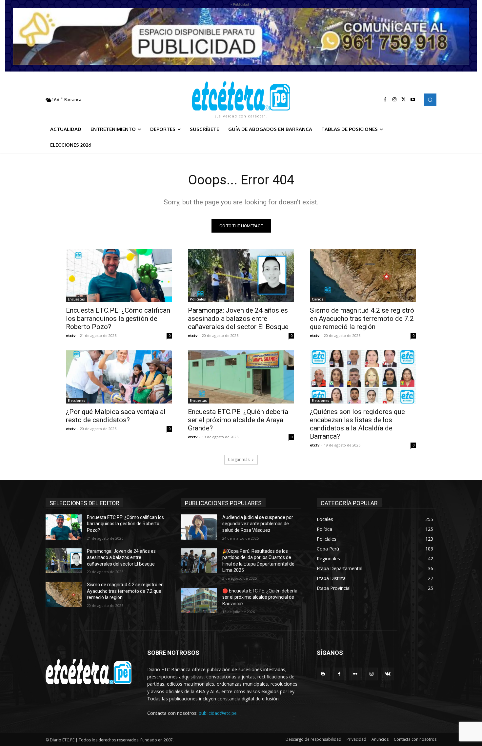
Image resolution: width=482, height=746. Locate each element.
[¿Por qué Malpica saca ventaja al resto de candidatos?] (119, 377)
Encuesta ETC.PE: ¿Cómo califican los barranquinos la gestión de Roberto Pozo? (118, 318)
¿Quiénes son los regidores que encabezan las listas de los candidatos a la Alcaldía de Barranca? (357, 424)
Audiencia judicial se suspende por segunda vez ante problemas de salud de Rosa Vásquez (257, 524)
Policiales (198, 299)
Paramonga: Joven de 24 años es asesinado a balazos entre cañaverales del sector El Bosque (238, 318)
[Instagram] (394, 99)
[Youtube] (412, 99)
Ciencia (318, 299)
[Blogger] (323, 674)
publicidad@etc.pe (218, 713)
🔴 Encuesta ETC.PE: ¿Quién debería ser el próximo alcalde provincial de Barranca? (259, 597)
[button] (430, 99)
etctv (70, 335)
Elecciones (76, 400)
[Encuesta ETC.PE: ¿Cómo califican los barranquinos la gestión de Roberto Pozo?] (119, 275)
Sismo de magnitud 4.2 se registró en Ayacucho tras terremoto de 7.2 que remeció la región (362, 318)
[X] (403, 99)
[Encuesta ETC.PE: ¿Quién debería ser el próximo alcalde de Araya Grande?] (241, 377)
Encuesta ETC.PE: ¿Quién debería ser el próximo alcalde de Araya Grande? (238, 420)
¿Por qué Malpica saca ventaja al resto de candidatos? (116, 416)
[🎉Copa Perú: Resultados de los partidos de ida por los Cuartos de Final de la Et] (199, 560)
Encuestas (76, 299)
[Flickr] (355, 674)
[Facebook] (385, 99)
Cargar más (239, 459)
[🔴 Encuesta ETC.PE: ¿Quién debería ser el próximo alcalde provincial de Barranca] (199, 600)
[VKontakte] (387, 674)
